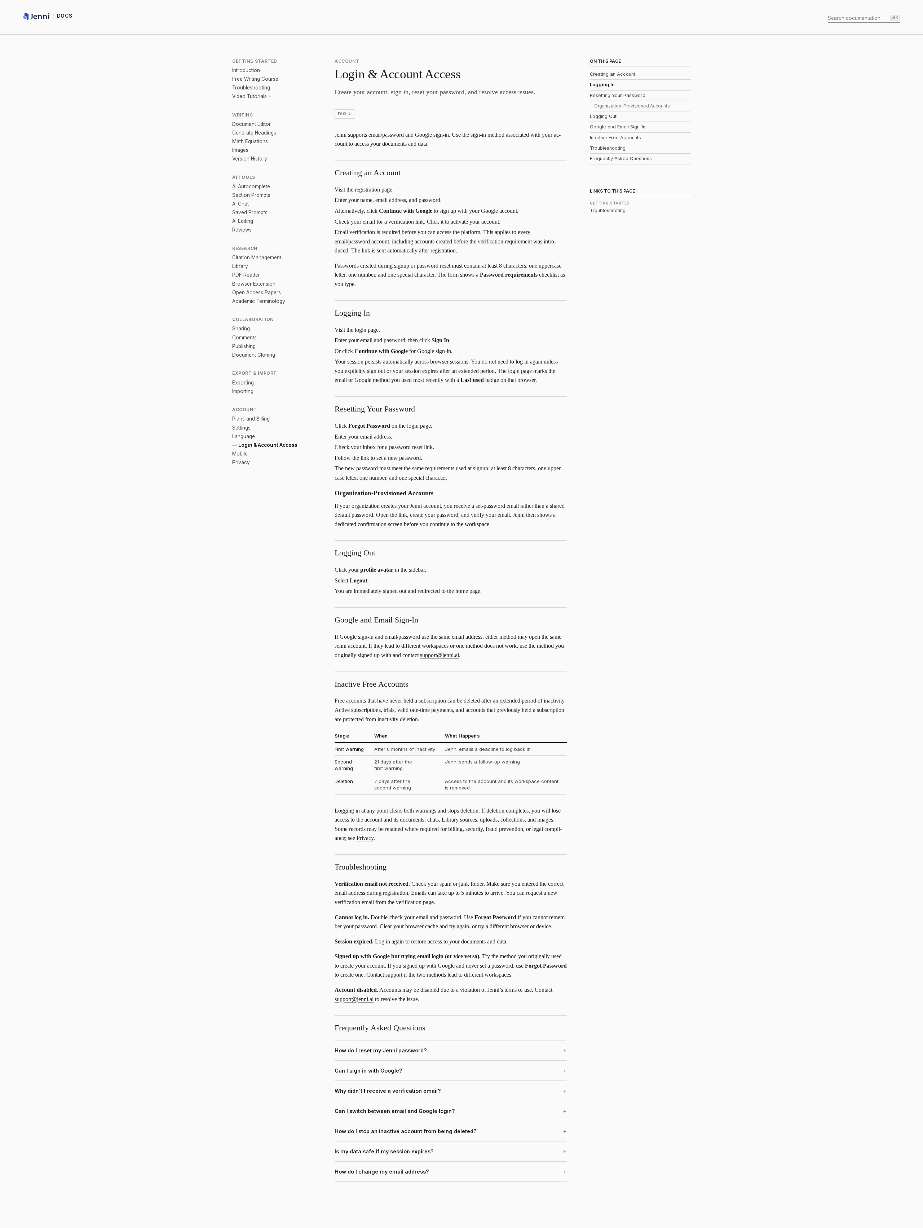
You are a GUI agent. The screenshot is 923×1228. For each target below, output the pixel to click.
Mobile (240, 454)
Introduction (246, 70)
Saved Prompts (250, 212)
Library (240, 266)
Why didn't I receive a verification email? (388, 1091)
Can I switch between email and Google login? (395, 1111)
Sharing (241, 328)
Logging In (602, 84)
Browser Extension (253, 284)
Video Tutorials (249, 96)
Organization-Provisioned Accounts (632, 106)
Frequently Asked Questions (621, 158)
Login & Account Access (267, 445)
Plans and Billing (251, 419)
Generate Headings (254, 133)
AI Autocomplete (251, 186)
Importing (242, 391)
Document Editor (251, 124)
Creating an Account (612, 74)
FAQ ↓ (345, 113)
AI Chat (240, 204)
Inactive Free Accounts (615, 137)
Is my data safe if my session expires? (384, 1151)
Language (243, 436)
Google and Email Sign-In (617, 126)
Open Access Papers (256, 292)
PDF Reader (246, 275)
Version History (249, 159)
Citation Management (256, 257)
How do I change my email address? (382, 1171)
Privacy (241, 462)
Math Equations (250, 141)
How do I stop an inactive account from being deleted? (406, 1131)
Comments (244, 337)
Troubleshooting (251, 88)
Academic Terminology (258, 301)
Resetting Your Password (617, 95)
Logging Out (603, 116)
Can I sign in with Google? (368, 1071)
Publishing (244, 346)
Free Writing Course (255, 79)
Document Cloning (253, 355)
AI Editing (242, 221)
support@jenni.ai (439, 655)
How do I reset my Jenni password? (381, 1050)
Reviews (242, 230)
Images (240, 150)
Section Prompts (251, 195)
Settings (241, 428)
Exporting (243, 383)
